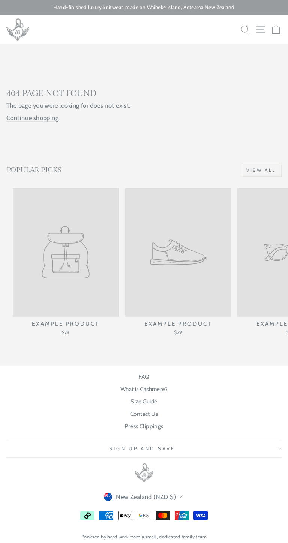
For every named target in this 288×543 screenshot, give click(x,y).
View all (261, 170)
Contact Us (144, 413)
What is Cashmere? (144, 389)
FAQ (143, 376)
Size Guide (143, 401)
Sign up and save (142, 448)
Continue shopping (32, 118)
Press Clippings (143, 426)
